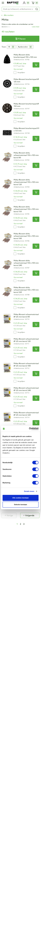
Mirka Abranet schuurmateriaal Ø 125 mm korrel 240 (26, 389)
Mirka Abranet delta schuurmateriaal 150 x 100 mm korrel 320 (26, 290)
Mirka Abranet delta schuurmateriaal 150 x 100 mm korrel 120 (26, 182)
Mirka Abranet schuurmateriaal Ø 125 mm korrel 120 (26, 340)
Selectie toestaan (20, 504)
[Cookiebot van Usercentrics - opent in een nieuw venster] (29, 428)
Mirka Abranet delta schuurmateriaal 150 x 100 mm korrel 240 (26, 263)
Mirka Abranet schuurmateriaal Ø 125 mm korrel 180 (26, 364)
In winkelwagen (36, 64)
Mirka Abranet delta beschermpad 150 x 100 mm (25, 56)
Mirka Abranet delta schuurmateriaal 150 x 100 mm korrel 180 (26, 236)
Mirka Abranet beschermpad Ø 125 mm (26, 80)
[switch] (35, 469)
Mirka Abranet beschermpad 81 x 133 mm (26, 129)
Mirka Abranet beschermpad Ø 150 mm (26, 105)
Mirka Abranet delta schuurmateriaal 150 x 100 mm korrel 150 (26, 209)
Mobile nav (3, 3)
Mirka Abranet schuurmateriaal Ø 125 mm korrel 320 (26, 413)
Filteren (22, 38)
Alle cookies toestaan (20, 498)
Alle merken (8, 15)
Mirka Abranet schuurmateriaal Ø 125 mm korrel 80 (26, 315)
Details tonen (29, 491)
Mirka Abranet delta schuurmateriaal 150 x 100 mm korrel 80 (26, 155)
